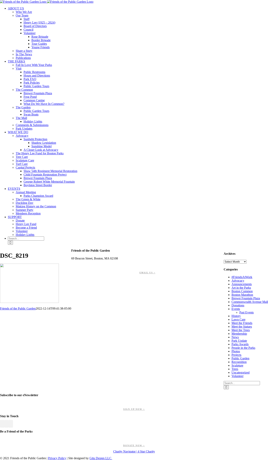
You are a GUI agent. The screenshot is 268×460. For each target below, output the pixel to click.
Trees (235, 369)
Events (236, 309)
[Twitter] (6, 424)
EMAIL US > (147, 272)
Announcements (242, 284)
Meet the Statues (242, 326)
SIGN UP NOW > (134, 409)
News (235, 337)
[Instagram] (11, 424)
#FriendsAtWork (242, 277)
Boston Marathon (242, 294)
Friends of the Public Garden (18, 308)
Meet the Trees (241, 330)
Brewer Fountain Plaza (246, 298)
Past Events (246, 312)
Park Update (239, 340)
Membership (239, 333)
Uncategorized (241, 372)
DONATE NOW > (134, 445)
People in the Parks (243, 347)
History (236, 316)
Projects (236, 354)
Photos (236, 351)
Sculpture (237, 365)
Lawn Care (238, 319)
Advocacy (238, 280)
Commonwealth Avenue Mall (250, 301)
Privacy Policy (57, 458)
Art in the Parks (241, 287)
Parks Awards (240, 344)
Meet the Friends (242, 323)
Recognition (239, 362)
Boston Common (242, 291)
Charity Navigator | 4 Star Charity (134, 451)
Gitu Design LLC (100, 458)
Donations (238, 305)
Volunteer (237, 376)
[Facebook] (2, 424)
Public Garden (240, 358)
